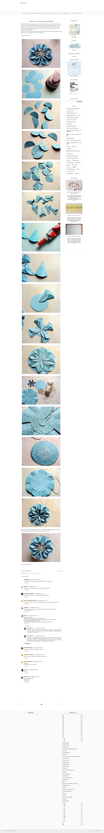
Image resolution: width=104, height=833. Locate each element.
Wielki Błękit (30, 28)
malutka (26, 676)
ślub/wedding (69, 173)
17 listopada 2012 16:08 (33, 607)
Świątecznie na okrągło (66, 791)
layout (68, 167)
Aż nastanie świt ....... (66, 758)
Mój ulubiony (65, 768)
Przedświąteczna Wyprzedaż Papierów (69, 748)
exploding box (69, 162)
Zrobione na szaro (65, 762)
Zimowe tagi (64, 750)
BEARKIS (26, 586)
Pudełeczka (64, 771)
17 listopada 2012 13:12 (39, 593)
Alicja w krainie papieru (30, 600)
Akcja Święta (64, 754)
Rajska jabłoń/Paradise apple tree (73, 140)
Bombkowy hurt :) (65, 785)
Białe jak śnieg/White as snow (72, 108)
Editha (25, 669)
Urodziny (68, 148)
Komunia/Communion (70, 115)
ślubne (76, 173)
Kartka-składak (65, 779)
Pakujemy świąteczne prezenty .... (68, 789)
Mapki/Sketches (67, 13)
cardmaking (75, 160)
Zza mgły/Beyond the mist (71, 156)
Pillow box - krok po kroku (67, 797)
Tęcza (68, 146)
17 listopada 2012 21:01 (40, 635)
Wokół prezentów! (65, 743)
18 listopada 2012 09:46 (34, 676)
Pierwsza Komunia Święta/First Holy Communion (74, 131)
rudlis (25, 615)
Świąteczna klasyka (66, 764)
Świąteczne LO (65, 746)
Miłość (63, 781)
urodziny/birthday (70, 169)
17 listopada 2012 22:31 (33, 669)
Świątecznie (64, 798)
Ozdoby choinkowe (66, 752)
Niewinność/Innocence (71, 126)
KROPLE (64, 795)
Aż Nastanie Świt (65, 775)
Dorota (30, 573)
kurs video (74, 164)
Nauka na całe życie (70, 121)
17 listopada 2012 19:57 (38, 661)
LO (78, 115)
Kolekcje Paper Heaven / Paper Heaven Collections (41, 13)
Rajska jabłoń (69, 138)
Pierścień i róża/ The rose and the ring (74, 135)
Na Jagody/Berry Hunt (71, 119)
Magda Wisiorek (28, 647)
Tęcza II (73, 146)
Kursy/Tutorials (58, 13)
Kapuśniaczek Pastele (71, 113)
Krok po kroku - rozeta (74, 215)
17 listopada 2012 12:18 (33, 586)
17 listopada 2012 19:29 (39, 654)
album (68, 160)
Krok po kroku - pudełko (74, 236)
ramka (73, 167)
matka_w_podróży (28, 654)
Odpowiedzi (27, 626)
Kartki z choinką (65, 766)
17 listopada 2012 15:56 (42, 600)
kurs (34, 573)
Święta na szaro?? (65, 760)
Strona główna (25, 13)
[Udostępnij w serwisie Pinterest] (61, 571)
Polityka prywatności (77, 13)
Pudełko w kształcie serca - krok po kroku (74, 192)
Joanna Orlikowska (29, 593)
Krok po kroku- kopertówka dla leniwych (70, 783)
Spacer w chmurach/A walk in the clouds (74, 143)
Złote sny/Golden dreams (71, 158)
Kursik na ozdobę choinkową (68, 770)
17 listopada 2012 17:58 (33, 615)
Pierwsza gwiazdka (66, 773)
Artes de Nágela (28, 661)
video (78, 169)
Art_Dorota (30, 628)
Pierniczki (64, 787)
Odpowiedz (27, 623)
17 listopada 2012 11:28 (35, 579)
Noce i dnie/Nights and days (72, 128)
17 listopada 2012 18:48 (37, 647)
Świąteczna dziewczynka (67, 777)
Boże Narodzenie (25, 573)
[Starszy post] (61, 704)
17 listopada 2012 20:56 (40, 628)
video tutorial (69, 171)
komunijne (77, 162)
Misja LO (64, 793)
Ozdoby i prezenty (65, 744)
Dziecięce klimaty (65, 800)
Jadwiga (26, 607)
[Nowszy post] (21, 704)
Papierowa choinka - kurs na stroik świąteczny (71, 756)
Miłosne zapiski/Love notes (72, 117)
